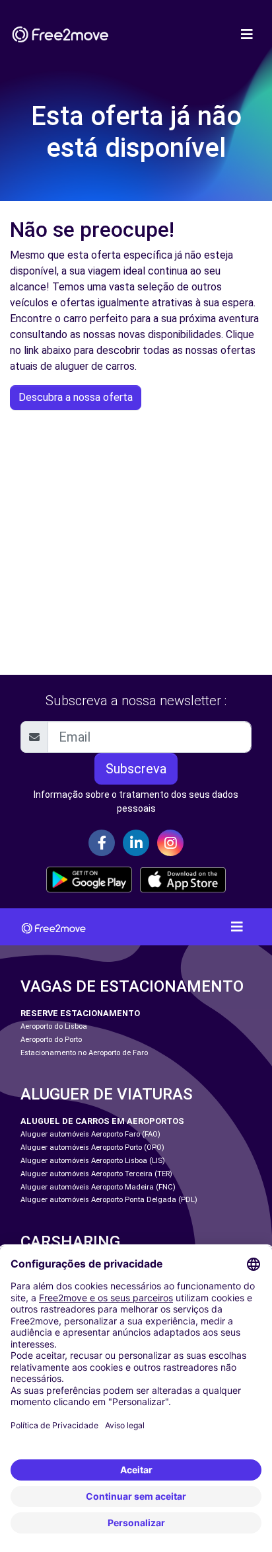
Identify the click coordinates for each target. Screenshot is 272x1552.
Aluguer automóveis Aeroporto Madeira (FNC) (98, 1187)
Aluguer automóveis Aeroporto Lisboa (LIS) (92, 1160)
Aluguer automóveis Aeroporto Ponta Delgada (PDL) (108, 1199)
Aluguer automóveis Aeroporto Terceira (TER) (96, 1174)
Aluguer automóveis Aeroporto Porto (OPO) (92, 1147)
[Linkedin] (136, 843)
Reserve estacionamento (80, 1013)
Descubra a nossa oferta (75, 397)
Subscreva (136, 769)
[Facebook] (101, 843)
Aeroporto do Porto (51, 1039)
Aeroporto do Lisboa (53, 1026)
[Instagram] (170, 843)
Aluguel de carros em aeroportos (102, 1121)
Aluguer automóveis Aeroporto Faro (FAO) (90, 1134)
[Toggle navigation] (246, 34)
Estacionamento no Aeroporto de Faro (84, 1053)
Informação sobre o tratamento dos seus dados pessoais (136, 801)
